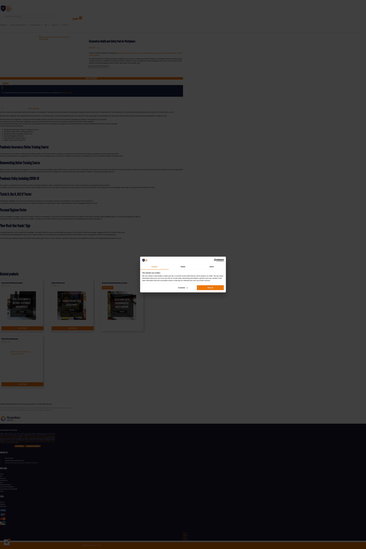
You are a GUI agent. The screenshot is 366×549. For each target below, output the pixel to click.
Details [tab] (183, 266)
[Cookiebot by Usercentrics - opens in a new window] (215, 260)
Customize (181, 288)
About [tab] (211, 266)
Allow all (210, 288)
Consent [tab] (154, 266)
